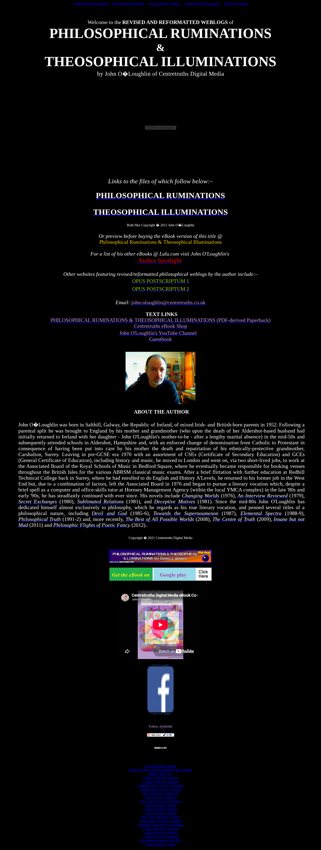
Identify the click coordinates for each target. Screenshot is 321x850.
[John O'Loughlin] (160, 711)
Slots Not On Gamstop (160, 797)
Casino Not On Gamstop (160, 809)
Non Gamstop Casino (161, 844)
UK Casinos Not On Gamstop (160, 801)
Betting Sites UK (160, 774)
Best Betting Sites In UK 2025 (161, 840)
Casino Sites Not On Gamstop (160, 789)
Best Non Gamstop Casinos (161, 817)
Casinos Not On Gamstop (91, 3)
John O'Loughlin (160, 665)
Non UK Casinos (236, 3)
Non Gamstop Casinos (128, 3)
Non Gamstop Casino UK (161, 793)
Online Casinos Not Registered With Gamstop (160, 770)
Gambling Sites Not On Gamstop (160, 785)
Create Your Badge (160, 713)
